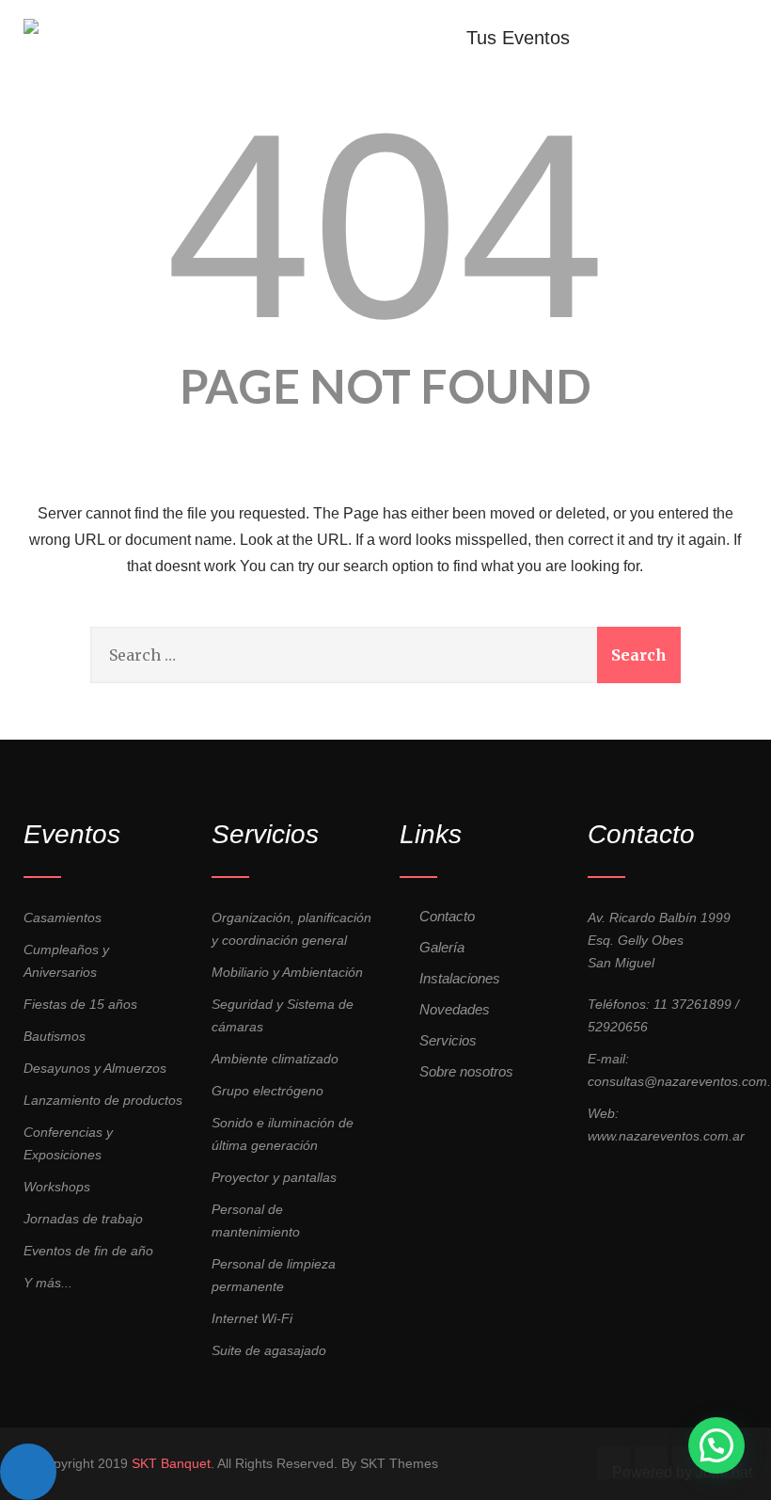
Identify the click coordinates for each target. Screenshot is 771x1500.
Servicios (448, 1040)
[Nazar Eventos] (31, 17)
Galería (441, 947)
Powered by (682, 1472)
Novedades (454, 1009)
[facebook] (613, 1462)
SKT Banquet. (173, 1463)
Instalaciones (459, 978)
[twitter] (651, 1462)
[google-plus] (688, 1462)
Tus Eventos (518, 36)
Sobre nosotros (466, 1071)
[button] (716, 1445)
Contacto (447, 916)
